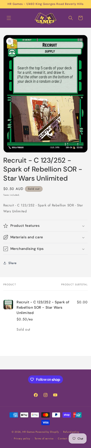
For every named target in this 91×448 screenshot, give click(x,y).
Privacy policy (22, 438)
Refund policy (71, 432)
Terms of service (44, 438)
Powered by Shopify (47, 431)
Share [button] (12, 263)
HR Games (28, 431)
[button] (9, 18)
